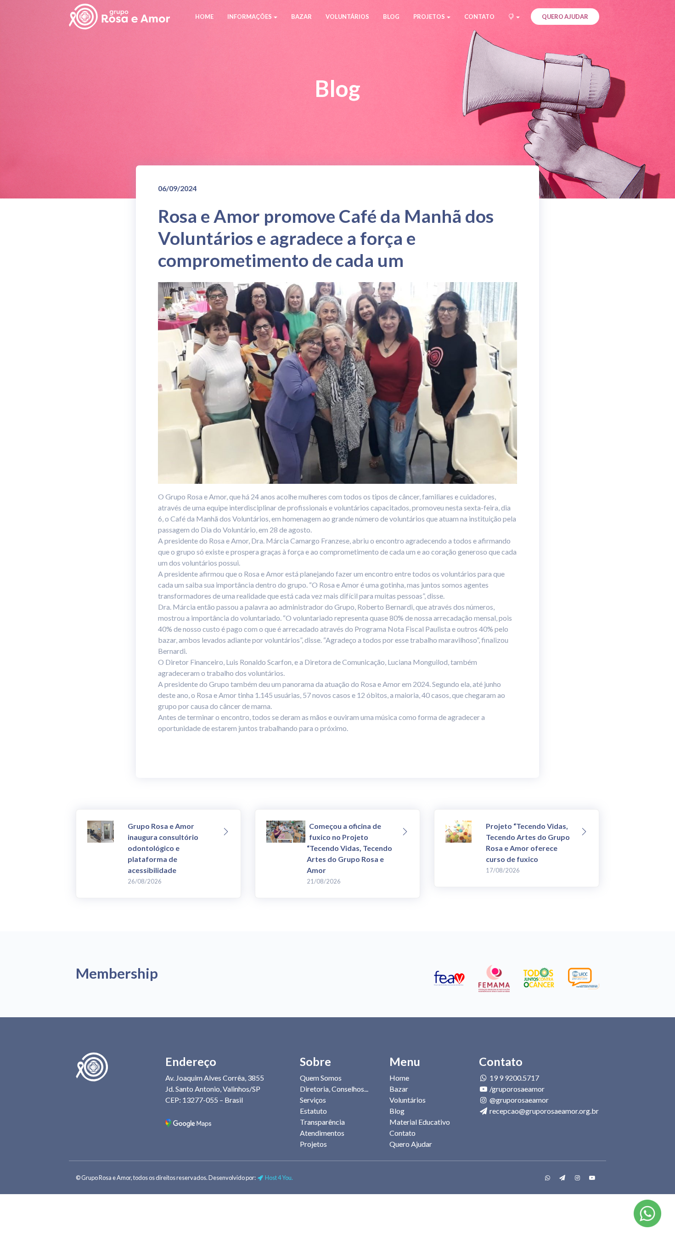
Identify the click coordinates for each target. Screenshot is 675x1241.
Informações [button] (250, 16)
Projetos (313, 1143)
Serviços (313, 1099)
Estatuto (313, 1110)
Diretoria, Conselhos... (334, 1088)
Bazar (301, 16)
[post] (226, 831)
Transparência (322, 1121)
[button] (514, 17)
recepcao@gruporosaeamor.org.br (543, 1110)
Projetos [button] (429, 16)
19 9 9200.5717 (513, 1077)
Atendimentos (322, 1132)
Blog (391, 16)
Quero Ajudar (565, 16)
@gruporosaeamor (518, 1099)
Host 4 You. (278, 1177)
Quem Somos (321, 1077)
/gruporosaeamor (516, 1088)
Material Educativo (419, 1121)
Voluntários (347, 16)
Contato (479, 16)
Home (204, 16)
